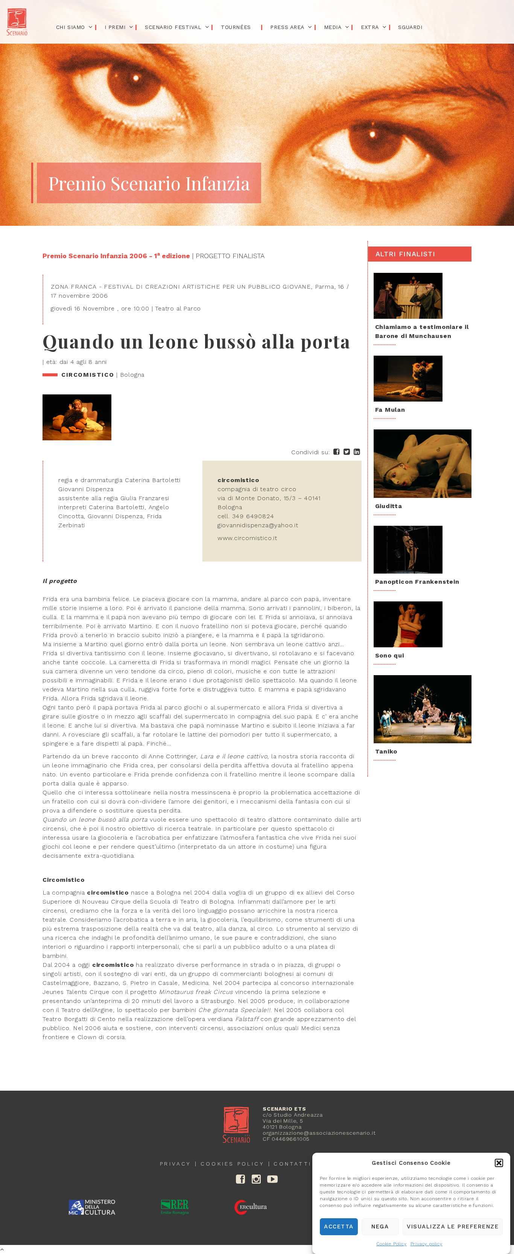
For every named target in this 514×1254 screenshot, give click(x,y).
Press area (287, 27)
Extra (370, 27)
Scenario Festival (173, 27)
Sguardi (410, 27)
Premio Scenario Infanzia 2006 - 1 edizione (116, 256)
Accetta (339, 1227)
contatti (293, 1164)
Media (333, 27)
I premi (115, 27)
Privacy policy (427, 1243)
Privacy (175, 1164)
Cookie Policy (391, 1243)
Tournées (236, 27)
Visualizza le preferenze (453, 1227)
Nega (380, 1227)
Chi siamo (70, 27)
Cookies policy (232, 1164)
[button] (499, 1163)
